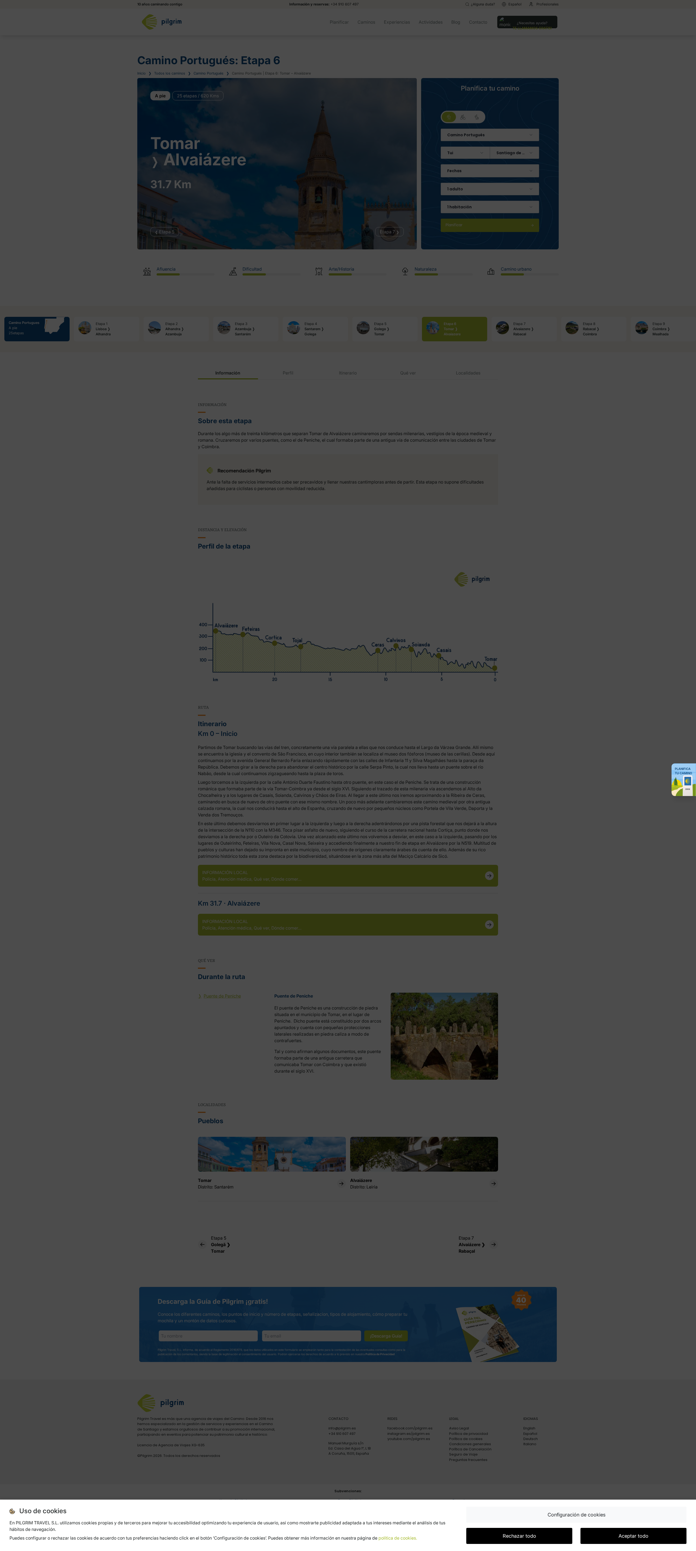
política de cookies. (397, 1538)
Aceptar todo (633, 1536)
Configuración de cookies (576, 1515)
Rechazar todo (519, 1536)
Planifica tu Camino (683, 771)
